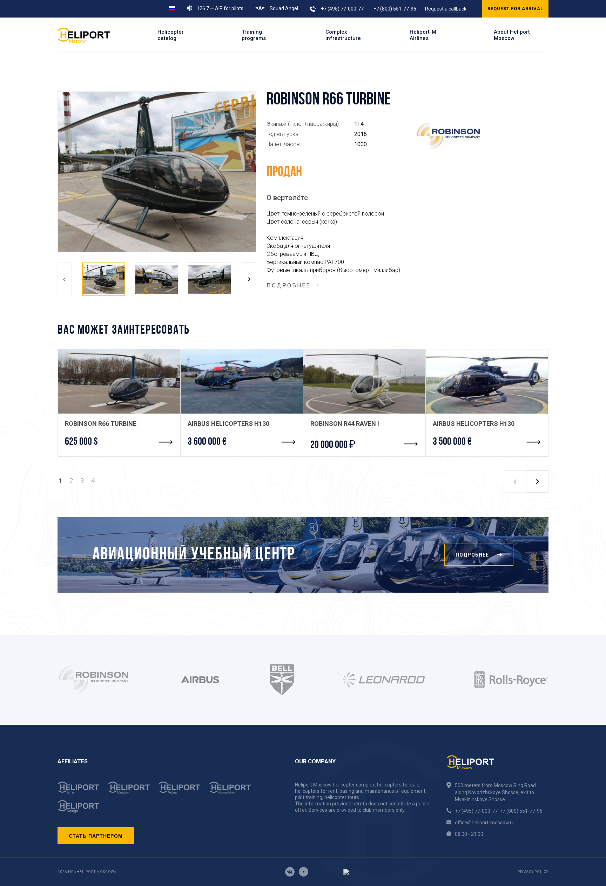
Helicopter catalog (170, 35)
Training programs (254, 35)
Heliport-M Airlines (423, 35)
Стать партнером (96, 835)
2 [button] (71, 480)
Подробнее (288, 285)
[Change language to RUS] (172, 8)
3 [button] (82, 480)
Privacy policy (533, 872)
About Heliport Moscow (512, 35)
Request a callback (445, 9)
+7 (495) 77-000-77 (342, 9)
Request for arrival (515, 8)
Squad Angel (284, 8)
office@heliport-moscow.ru (484, 822)
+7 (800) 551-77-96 (394, 9)
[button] (65, 279)
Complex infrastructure (343, 35)
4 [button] (93, 480)
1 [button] (60, 480)
